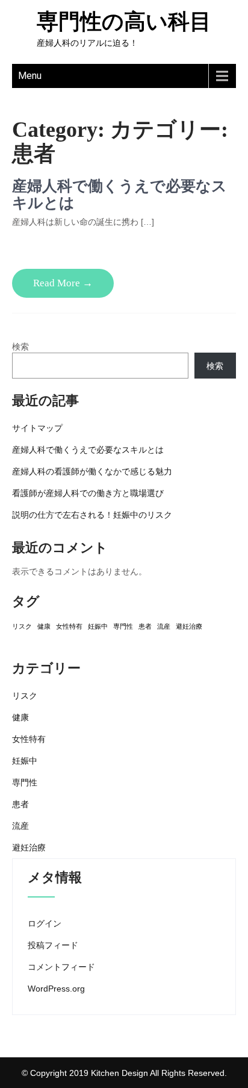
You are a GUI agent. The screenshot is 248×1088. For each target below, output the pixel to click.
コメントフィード (61, 967)
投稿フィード (53, 945)
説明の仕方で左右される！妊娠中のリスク (92, 515)
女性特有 (69, 626)
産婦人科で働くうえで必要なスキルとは (88, 449)
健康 (44, 626)
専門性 (123, 626)
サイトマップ (37, 428)
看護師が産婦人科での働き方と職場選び (88, 493)
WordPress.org (56, 988)
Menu (30, 75)
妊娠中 (98, 626)
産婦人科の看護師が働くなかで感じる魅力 (92, 471)
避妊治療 (189, 626)
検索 (20, 346)
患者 (145, 626)
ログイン (44, 923)
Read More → (63, 283)
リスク (22, 626)
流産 (163, 626)
